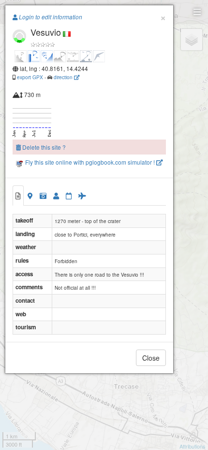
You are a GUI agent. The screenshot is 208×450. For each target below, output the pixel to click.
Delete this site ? (43, 147)
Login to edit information (49, 17)
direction (64, 77)
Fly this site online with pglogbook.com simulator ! (90, 162)
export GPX (30, 77)
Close (151, 358)
